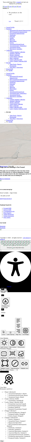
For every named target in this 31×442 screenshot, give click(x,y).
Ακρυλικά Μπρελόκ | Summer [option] (18, 433)
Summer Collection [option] (11, 417)
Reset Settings (4, 371)
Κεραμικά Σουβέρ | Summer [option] (17, 438)
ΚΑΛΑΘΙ (5, 8)
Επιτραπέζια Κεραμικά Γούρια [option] (17, 405)
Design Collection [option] (10, 411)
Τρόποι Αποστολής (8, 216)
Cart (10, 21)
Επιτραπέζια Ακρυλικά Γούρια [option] (17, 404)
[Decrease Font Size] (2, 295)
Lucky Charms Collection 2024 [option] (14, 402)
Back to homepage (5, 178)
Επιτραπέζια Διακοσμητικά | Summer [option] (19, 436)
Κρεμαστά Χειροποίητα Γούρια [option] (18, 409)
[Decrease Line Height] (2, 316)
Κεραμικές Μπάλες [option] (14, 407)
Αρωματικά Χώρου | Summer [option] (17, 421)
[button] (0, 251)
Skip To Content (4, 370)
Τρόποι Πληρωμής (8, 214)
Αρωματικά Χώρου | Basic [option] (16, 397)
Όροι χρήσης (7, 217)
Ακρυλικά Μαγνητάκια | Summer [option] (18, 431)
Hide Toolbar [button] (4, 291)
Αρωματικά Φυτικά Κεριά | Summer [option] (19, 434)
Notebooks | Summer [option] (15, 427)
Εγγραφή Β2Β (7, 208)
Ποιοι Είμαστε (7, 213)
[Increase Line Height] (2, 309)
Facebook (2, 227)
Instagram (2, 226)
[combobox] (15, 245)
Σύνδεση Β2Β (7, 210)
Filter (2, 441)
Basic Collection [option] (10, 392)
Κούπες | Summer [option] (14, 419)
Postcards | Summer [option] (15, 429)
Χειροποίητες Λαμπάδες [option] (16, 400)
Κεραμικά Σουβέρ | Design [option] (17, 414)
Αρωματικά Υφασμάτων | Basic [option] (18, 393)
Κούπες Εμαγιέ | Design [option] (16, 416)
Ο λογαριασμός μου (8, 211)
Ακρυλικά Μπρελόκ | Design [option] (17, 412)
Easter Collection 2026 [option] (12, 399)
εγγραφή (18, 2)
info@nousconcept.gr (6, 198)
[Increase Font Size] (2, 289)
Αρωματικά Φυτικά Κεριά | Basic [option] (18, 395)
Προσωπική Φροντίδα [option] (15, 423)
